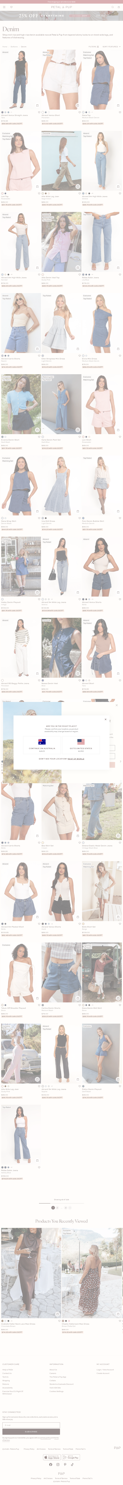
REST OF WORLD (76, 758)
